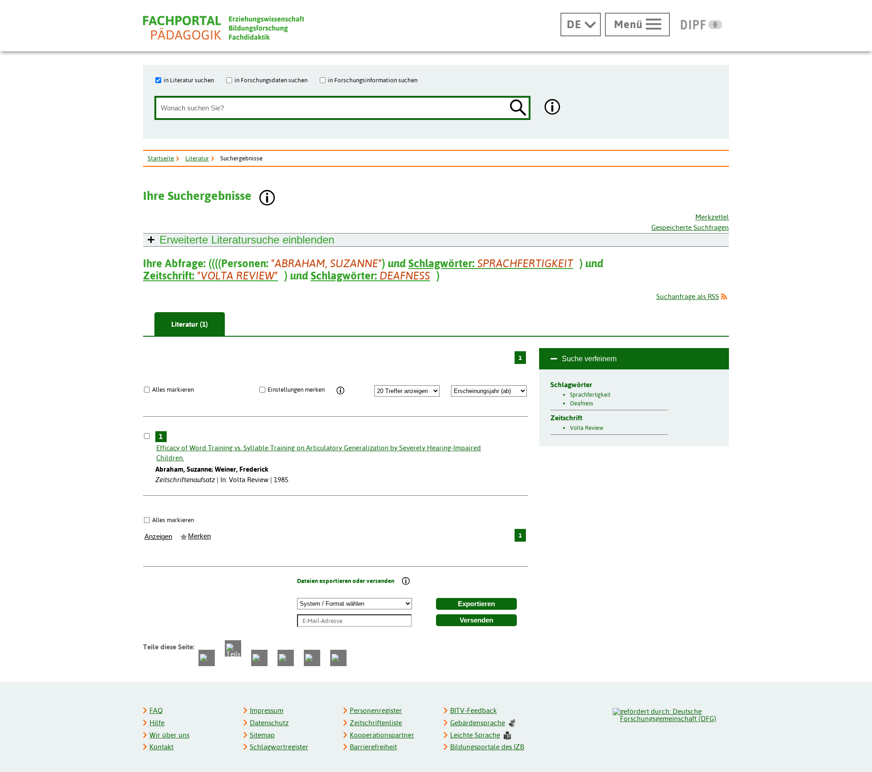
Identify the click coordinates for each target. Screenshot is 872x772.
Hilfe (156, 723)
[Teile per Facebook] (206, 658)
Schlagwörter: (490, 263)
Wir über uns (169, 735)
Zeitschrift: (210, 275)
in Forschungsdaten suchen (270, 80)
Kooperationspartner (382, 735)
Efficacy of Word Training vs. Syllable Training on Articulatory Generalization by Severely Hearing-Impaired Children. (318, 453)
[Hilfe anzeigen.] (552, 108)
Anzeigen (158, 536)
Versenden (476, 620)
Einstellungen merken (296, 389)
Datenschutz (269, 723)
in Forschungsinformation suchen (372, 80)
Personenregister (376, 710)
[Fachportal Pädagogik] (223, 28)
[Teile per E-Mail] (312, 658)
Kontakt (161, 747)
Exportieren (476, 604)
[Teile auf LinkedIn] (285, 658)
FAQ (156, 710)
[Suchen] (518, 108)
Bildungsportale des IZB (487, 747)
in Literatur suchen (189, 80)
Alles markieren (173, 389)
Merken (199, 536)
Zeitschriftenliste (376, 723)
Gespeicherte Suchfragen (690, 227)
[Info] (340, 391)
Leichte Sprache (475, 735)
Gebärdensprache (477, 723)
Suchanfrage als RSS (687, 296)
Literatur (197, 158)
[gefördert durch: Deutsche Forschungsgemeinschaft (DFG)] (670, 714)
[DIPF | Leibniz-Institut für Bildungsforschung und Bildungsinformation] (701, 24)
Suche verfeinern (589, 359)
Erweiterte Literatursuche (246, 240)
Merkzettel (712, 217)
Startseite (161, 158)
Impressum (266, 710)
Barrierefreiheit (373, 747)
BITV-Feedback (473, 710)
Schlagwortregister (279, 747)
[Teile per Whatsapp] (259, 658)
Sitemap (262, 735)
